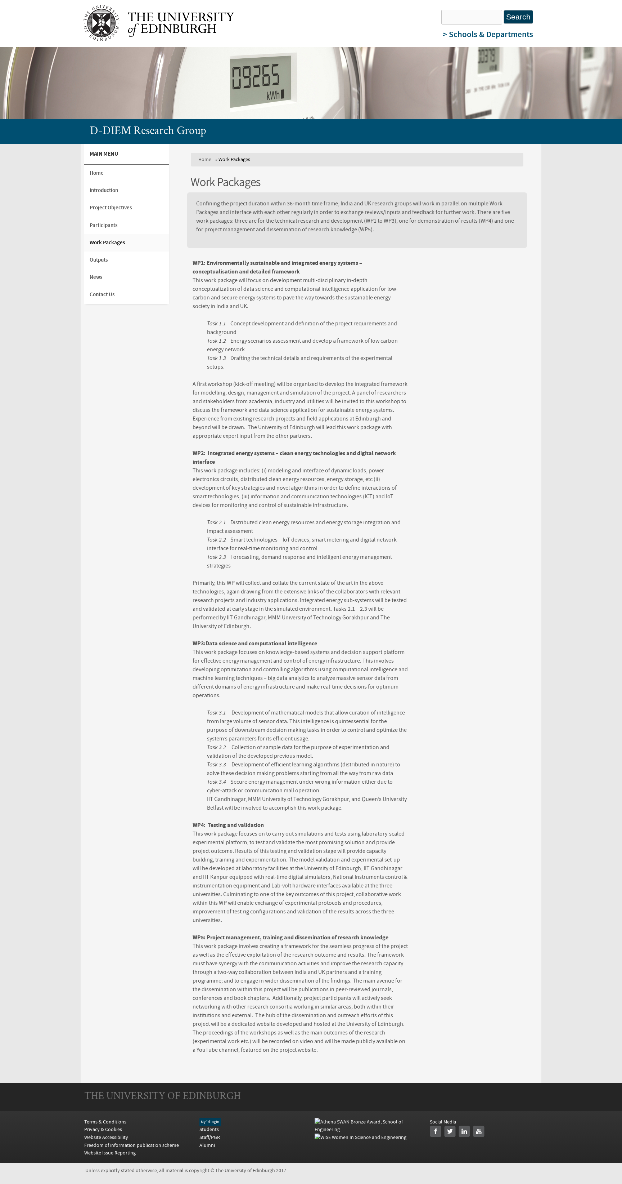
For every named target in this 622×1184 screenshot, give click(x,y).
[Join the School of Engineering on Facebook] (435, 1131)
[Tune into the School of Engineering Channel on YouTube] (478, 1131)
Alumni (207, 1145)
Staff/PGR (209, 1137)
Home (204, 159)
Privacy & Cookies (103, 1129)
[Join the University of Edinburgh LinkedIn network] (464, 1131)
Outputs (99, 260)
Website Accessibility (106, 1137)
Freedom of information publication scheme (131, 1145)
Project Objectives (111, 208)
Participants (103, 225)
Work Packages (107, 242)
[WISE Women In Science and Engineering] (360, 1137)
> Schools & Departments (488, 34)
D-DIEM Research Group (148, 131)
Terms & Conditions (105, 1121)
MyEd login (210, 1122)
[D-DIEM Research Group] (159, 39)
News (96, 277)
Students (209, 1129)
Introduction (104, 190)
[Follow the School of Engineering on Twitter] (450, 1131)
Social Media (443, 1121)
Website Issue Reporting (110, 1152)
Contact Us (102, 294)
